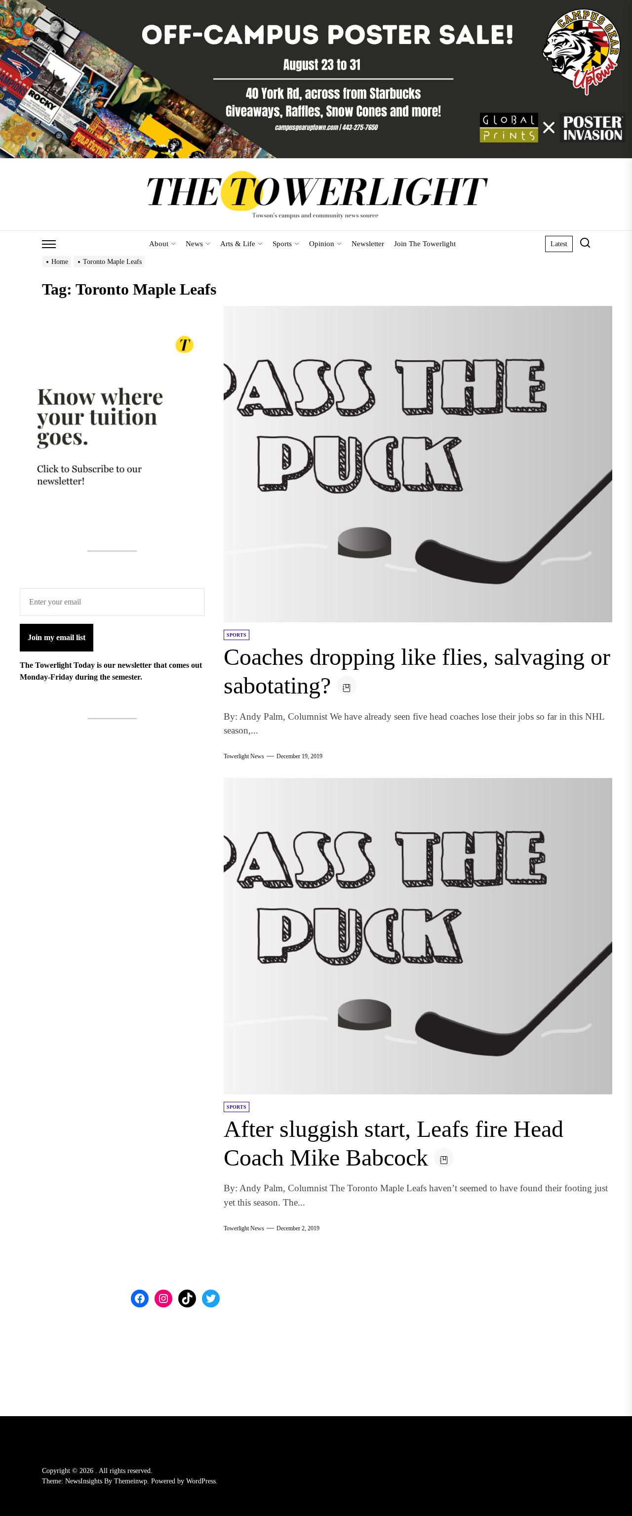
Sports (282, 244)
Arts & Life (237, 244)
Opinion (321, 244)
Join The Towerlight (425, 244)
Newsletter (368, 244)
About (158, 244)
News (194, 244)
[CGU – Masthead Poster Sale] (316, 5)
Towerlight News (244, 756)
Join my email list (56, 637)
